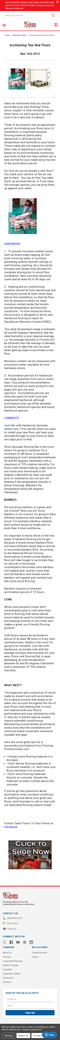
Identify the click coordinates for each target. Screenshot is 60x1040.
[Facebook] (11, 942)
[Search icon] (53, 15)
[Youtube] (18, 942)
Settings (8, 1035)
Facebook (10, 826)
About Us (7, 952)
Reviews (7, 982)
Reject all (23, 1035)
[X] (4, 942)
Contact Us (8, 978)
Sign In (35, 957)
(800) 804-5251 (14, 918)
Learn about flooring (12, 961)
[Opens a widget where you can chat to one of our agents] (49, 1035)
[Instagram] (31, 942)
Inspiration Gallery (11, 973)
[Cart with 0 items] (56, 25)
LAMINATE (11, 418)
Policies (7, 957)
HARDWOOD (12, 244)
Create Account (39, 952)
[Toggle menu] (4, 25)
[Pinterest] (24, 942)
